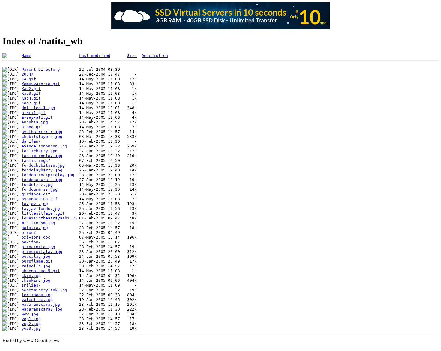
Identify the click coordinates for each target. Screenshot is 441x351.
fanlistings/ (36, 160)
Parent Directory (41, 69)
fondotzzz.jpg (37, 184)
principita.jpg (38, 247)
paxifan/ (31, 242)
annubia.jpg (35, 122)
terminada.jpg (37, 295)
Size (132, 55)
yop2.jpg (31, 323)
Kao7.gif (31, 103)
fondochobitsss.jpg (43, 165)
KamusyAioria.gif (41, 84)
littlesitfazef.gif (43, 213)
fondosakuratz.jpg (42, 179)
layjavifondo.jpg (41, 208)
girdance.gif (36, 194)
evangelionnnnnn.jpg (44, 146)
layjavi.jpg (35, 203)
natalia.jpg (35, 227)
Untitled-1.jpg (38, 108)
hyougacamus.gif (40, 199)
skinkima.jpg (36, 280)
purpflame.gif (37, 261)
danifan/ (31, 141)
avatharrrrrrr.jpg (42, 131)
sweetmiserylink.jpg (44, 290)
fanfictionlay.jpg (42, 155)
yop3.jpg (31, 328)
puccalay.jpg (36, 256)
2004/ (28, 74)
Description (155, 55)
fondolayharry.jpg (42, 170)
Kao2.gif (31, 88)
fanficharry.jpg (40, 151)
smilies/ (31, 285)
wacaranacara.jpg (41, 304)
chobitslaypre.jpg (42, 136)
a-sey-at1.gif (37, 117)
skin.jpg (31, 275)
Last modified (94, 55)
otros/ (29, 232)
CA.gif (29, 79)
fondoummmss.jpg (40, 189)
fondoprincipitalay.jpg (48, 175)
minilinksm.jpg (38, 223)
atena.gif (32, 127)
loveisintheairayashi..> (49, 218)
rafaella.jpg (36, 266)
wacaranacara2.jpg (42, 309)
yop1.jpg (31, 319)
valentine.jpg (37, 299)
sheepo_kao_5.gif (41, 271)
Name (26, 55)
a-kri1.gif (34, 112)
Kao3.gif (31, 93)
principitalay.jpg (42, 251)
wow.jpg (30, 314)
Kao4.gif (31, 98)
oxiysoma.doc (36, 237)
